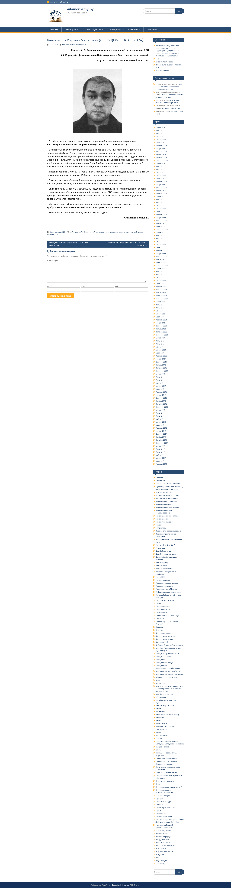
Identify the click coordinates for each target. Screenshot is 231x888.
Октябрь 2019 (161, 368)
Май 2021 (159, 311)
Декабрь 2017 (161, 434)
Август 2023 (160, 233)
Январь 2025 (161, 185)
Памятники (160, 712)
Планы (158, 721)
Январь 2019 (161, 395)
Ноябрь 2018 (161, 401)
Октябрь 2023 (161, 227)
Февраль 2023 (161, 251)
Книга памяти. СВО (57, 232)
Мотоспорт (160, 683)
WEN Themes (135, 885)
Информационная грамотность (168, 592)
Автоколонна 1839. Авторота (168, 484)
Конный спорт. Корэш (164, 62)
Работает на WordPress (100, 885)
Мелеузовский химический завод (169, 674)
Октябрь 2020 (161, 332)
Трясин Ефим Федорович (166, 807)
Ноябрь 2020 (161, 329)
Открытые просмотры (165, 706)
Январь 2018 (161, 431)
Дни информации (163, 562)
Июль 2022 (160, 272)
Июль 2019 (160, 377)
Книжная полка (162, 612)
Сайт (117, 286)
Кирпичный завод (163, 606)
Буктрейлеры (161, 528)
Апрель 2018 (161, 422)
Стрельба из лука (163, 795)
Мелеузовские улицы (164, 662)
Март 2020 (160, 353)
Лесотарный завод (163, 633)
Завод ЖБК (160, 577)
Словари (159, 750)
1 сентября (160, 481)
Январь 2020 (161, 359)
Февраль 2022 (161, 287)
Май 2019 (159, 383)
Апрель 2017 (161, 458)
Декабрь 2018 (161, 398)
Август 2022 (160, 269)
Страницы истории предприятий (169, 787)
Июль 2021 (160, 305)
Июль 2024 (160, 200)
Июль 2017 (160, 449)
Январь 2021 (161, 323)
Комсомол (160, 618)
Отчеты (159, 709)
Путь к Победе (162, 735)
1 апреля (159, 478)
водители (74, 232)
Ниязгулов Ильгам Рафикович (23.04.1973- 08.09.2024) (69, 244)
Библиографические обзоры (167, 507)
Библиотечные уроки (164, 522)
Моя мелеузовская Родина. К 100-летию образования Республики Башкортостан (169, 688)
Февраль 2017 (161, 464)
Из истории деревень (164, 586)
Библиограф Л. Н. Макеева (166, 501)
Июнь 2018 (160, 416)
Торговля (159, 804)
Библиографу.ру (80, 9)
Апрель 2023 (161, 245)
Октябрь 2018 (161, 404)
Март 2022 (160, 284)
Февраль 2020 (161, 356)
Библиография (71, 29)
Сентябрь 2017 (162, 443)
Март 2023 (160, 248)
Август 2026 (160, 127)
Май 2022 (159, 278)
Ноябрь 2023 (161, 224)
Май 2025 (159, 173)
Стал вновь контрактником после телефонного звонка (169, 86)
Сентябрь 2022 (162, 266)
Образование (161, 697)
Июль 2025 (160, 167)
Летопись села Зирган (171, 108)
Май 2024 (159, 206)
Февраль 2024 (161, 215)
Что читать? (134, 29)
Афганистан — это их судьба (167, 495)
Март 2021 (160, 317)
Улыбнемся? (161, 813)
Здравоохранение (163, 580)
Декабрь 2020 (161, 326)
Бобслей (159, 525)
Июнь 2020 (160, 344)
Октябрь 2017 (161, 440)
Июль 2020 (160, 341)
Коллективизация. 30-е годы (167, 615)
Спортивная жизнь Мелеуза (167, 772)
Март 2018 (160, 425)
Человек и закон (162, 833)
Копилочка (152, 29)
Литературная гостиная (165, 636)
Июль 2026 (160, 130)
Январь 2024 (161, 218)
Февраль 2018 (161, 428)
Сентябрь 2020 (162, 335)
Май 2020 (159, 347)
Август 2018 (160, 410)
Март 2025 (160, 179)
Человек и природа (163, 836)
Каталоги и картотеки (165, 600)
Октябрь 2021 (161, 296)
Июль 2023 (160, 236)
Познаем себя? (162, 724)
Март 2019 (160, 389)
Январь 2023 (161, 254)
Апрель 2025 (161, 176)
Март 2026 (160, 142)
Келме (158, 603)
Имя (49, 286)
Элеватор (160, 857)
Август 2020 (160, 338)
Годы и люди (161, 548)
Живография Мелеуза (164, 568)
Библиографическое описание (168, 516)
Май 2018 (159, 419)
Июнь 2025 (160, 170)
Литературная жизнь (164, 639)
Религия (159, 738)
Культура (159, 630)
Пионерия (160, 718)
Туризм (158, 810)
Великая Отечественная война (168, 531)
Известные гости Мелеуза (166, 589)
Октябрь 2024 (161, 194)
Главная (54, 29)
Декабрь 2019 (161, 362)
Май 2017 (159, 455)
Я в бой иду (160, 863)
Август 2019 (160, 374)
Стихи (158, 784)
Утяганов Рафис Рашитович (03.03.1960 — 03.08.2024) (127, 244)
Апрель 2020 (161, 350)
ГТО (157, 59)
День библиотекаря (164, 551)
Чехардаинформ (162, 839)
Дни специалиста (163, 565)
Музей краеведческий (164, 694)
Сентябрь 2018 (162, 407)
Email (84, 286)
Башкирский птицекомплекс (167, 498)
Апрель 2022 (161, 281)
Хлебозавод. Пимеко (164, 830)
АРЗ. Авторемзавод (164, 492)
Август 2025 (160, 164)
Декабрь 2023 (161, 221)
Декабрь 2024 (161, 188)
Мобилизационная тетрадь (167, 677)
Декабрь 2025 (161, 152)
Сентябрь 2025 (162, 161)
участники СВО (53, 234)
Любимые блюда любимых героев (169, 645)
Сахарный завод (162, 747)
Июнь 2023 (160, 239)
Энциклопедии (161, 860)
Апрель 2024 (161, 209)
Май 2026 (159, 136)
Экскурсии (160, 854)
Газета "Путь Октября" (165, 545)
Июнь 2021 (160, 308)
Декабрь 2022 (161, 257)
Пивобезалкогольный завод (167, 715)
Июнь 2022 (160, 275)
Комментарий (53, 260)
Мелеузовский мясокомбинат (168, 671)
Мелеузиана (115, 29)
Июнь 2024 (160, 203)
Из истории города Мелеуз (167, 583)
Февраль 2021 (161, 320)
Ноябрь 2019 (161, 365)
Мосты (158, 680)
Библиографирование (164, 504)
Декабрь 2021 (161, 290)
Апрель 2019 (161, 386)
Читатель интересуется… (166, 845)
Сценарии (159, 798)
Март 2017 (160, 461)
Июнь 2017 (160, 452)
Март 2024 (160, 212)
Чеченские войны (163, 842)
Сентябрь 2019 (162, 371)
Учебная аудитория (94, 29)
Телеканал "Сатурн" (164, 801)
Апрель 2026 (161, 139)
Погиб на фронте (100, 232)
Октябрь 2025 (161, 158)
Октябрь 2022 (161, 263)
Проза (158, 732)
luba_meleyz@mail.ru (59, 2)
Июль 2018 (160, 413)
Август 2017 (160, 446)
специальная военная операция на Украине (125, 232)
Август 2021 (160, 302)
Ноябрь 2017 (161, 437)
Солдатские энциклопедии (166, 758)
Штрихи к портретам (164, 851)
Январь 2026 (161, 148)
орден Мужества (86, 232)
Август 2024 (160, 197)
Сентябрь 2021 (162, 299)
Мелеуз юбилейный (164, 656)
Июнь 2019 (160, 380)
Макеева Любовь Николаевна (74, 44)
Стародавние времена (165, 781)
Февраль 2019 (161, 392)
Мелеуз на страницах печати (167, 653)
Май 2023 (159, 242)
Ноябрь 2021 (161, 293)
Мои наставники (162, 70)
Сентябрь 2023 (162, 230)
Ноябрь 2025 (161, 155)
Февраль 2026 (161, 145)
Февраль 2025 (161, 182)
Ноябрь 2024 (161, 191)
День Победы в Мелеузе (166, 554)
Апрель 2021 (161, 314)
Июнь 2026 (160, 133)
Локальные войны (163, 642)
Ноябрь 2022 (161, 260)
